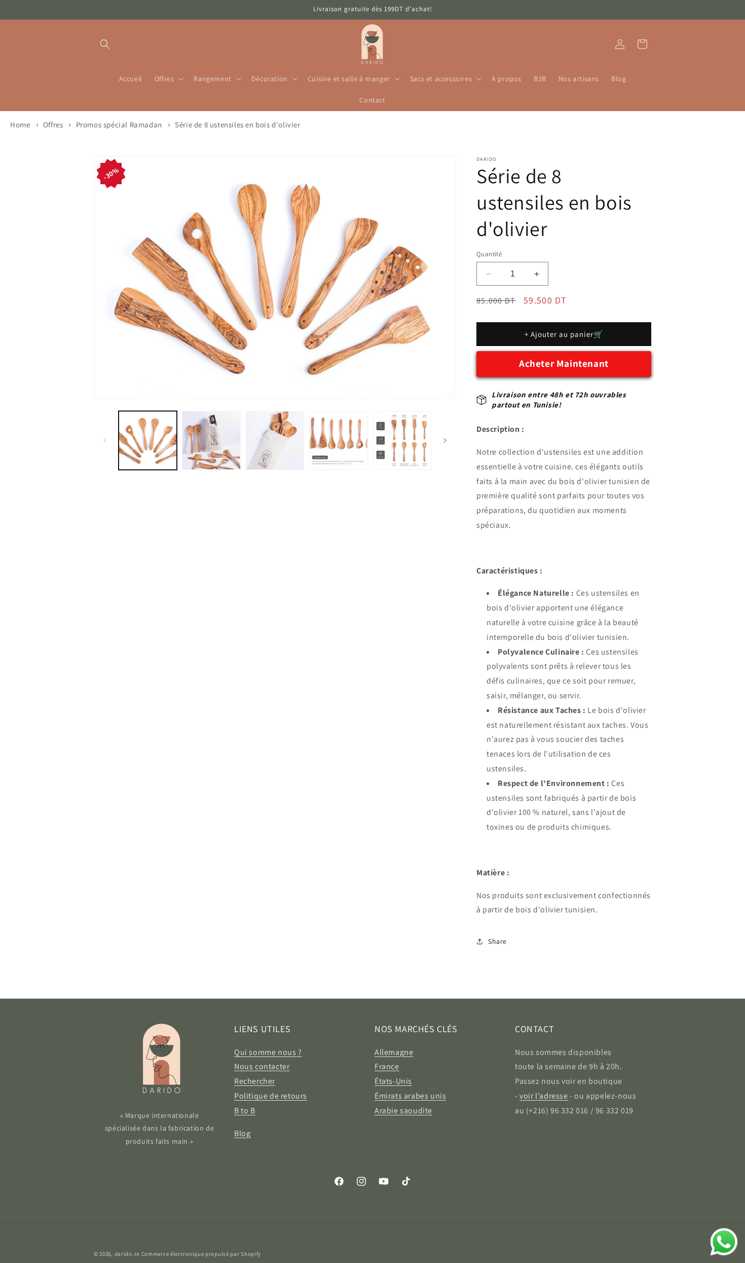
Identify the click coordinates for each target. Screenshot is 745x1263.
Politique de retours (270, 1095)
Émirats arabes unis (410, 1095)
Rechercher (254, 1081)
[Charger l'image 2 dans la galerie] (211, 440)
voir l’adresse (543, 1095)
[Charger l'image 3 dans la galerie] (275, 440)
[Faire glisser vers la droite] (445, 440)
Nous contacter (261, 1066)
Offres (54, 124)
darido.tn (127, 1253)
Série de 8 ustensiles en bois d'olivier (237, 124)
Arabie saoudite (403, 1110)
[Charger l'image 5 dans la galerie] (402, 440)
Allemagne (394, 1052)
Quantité (489, 254)
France (387, 1066)
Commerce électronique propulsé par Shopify (201, 1253)
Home (20, 124)
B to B (244, 1110)
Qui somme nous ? (268, 1052)
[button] (105, 44)
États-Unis (393, 1081)
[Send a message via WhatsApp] (724, 1242)
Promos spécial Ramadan (119, 124)
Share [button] (497, 941)
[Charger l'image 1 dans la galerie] (148, 440)
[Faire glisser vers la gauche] (105, 440)
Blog (242, 1133)
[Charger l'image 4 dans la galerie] (338, 440)
